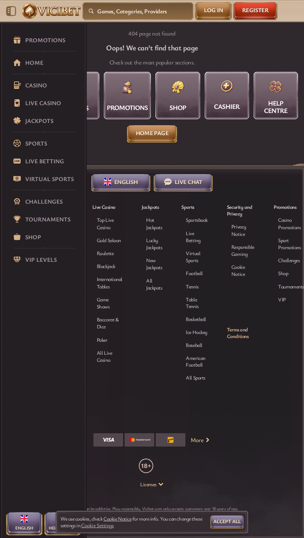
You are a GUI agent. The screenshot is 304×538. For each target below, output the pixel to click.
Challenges (289, 260)
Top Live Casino (105, 223)
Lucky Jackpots (154, 244)
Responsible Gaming (242, 250)
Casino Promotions (289, 223)
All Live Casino (104, 356)
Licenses (148, 484)
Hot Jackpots (154, 223)
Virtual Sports (193, 257)
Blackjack (106, 266)
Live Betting (193, 237)
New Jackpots (154, 264)
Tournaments (291, 286)
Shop (283, 273)
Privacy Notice (238, 230)
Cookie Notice (238, 270)
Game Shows (103, 303)
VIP (282, 299)
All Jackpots (154, 284)
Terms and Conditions (238, 333)
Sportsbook (197, 219)
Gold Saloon (109, 240)
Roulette (105, 253)
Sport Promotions (289, 244)
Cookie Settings (97, 525)
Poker (102, 339)
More (197, 440)
